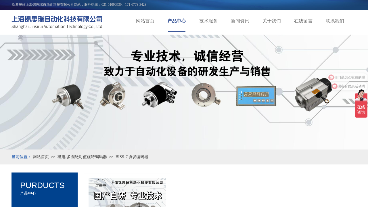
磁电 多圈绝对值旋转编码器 (82, 157)
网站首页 (145, 20)
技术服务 (208, 20)
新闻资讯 (240, 20)
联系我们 (335, 20)
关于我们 (271, 20)
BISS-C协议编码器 (132, 157)
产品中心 (177, 20)
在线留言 (303, 20)
